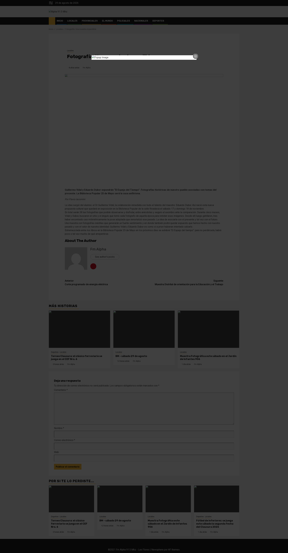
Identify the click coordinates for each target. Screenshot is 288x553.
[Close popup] (195, 56)
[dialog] (144, 57)
